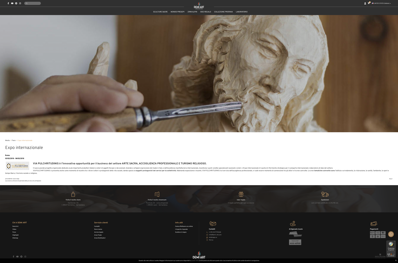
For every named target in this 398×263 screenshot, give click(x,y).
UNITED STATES (381, 3)
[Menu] (394, 241)
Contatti (97, 226)
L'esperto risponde (181, 229)
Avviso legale (98, 232)
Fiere (14, 140)
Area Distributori (100, 238)
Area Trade (98, 235)
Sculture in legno (180, 232)
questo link (194, 261)
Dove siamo (98, 229)
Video (14, 229)
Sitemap (15, 238)
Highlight (15, 235)
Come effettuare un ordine (184, 226)
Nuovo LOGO (16, 179)
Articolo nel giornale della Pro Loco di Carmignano (26, 181)
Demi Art (15, 226)
